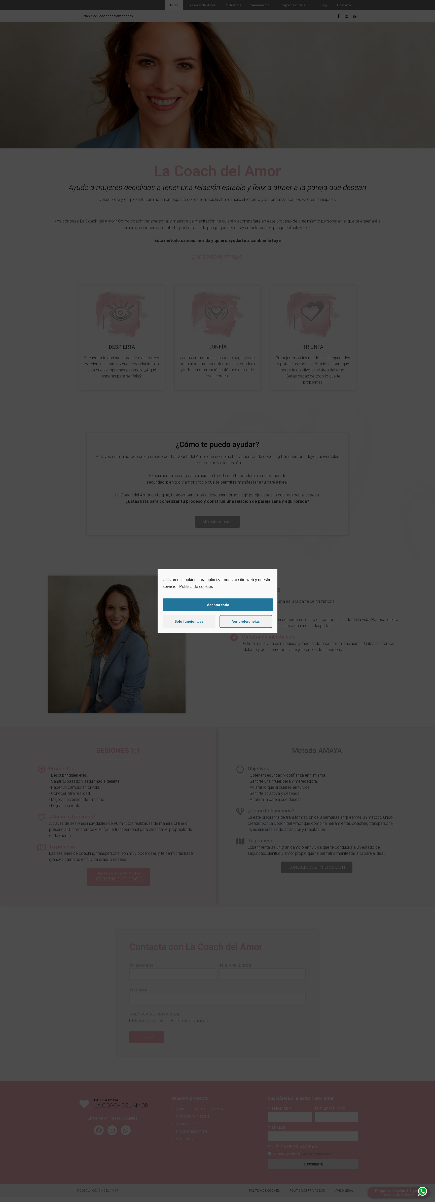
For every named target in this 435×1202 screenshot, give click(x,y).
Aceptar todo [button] (218, 605)
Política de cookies (196, 586)
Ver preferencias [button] (246, 621)
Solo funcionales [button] (189, 621)
